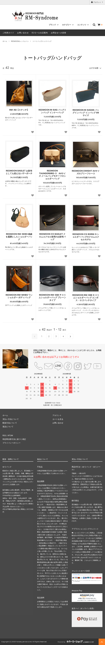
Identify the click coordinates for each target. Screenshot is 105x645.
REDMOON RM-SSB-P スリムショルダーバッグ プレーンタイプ (52, 297)
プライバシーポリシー (11, 443)
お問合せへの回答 (58, 33)
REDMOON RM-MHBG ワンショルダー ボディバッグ (19, 296)
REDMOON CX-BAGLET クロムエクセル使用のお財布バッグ (52, 237)
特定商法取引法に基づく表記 (14, 439)
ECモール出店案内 (40, 33)
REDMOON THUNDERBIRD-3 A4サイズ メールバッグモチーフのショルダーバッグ (52, 174)
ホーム (5, 41)
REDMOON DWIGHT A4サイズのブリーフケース (86, 172)
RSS (4, 435)
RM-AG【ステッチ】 (19, 110)
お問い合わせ (23, 33)
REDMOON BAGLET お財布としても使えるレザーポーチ (19, 172)
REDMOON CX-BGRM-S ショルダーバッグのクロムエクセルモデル (85, 237)
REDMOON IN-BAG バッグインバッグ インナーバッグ (52, 111)
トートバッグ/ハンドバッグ (42, 41)
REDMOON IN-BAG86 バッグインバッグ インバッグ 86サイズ (86, 113)
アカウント (97, 2)
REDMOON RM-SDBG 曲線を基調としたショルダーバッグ (19, 237)
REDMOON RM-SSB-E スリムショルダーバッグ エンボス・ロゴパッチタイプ (85, 298)
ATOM (10, 435)
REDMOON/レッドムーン (20, 41)
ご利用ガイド (8, 33)
